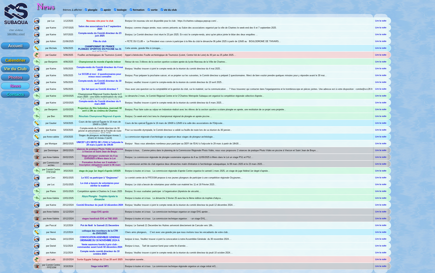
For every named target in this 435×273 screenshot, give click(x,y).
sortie (154, 10)
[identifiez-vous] (16, 34)
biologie (122, 10)
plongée (92, 10)
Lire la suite (380, 21)
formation (138, 10)
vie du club (170, 10)
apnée (107, 10)
